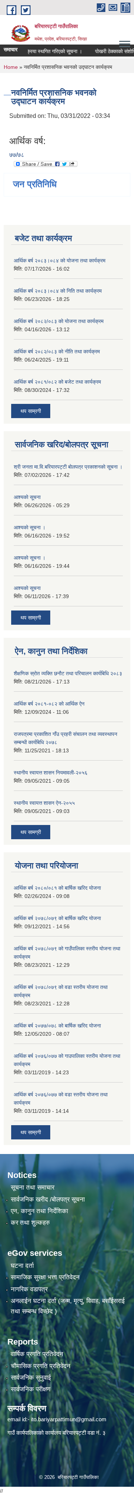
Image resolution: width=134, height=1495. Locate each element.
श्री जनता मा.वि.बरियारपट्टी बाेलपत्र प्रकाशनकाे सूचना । (68, 467)
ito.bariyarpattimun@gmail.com (68, 1419)
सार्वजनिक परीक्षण (30, 1389)
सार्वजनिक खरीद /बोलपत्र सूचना (48, 1199)
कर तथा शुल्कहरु (30, 1222)
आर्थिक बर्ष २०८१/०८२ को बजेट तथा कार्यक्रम (57, 382)
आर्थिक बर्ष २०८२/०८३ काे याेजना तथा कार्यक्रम (58, 321)
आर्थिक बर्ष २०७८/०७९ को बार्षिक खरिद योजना (57, 918)
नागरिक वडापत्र (29, 1289)
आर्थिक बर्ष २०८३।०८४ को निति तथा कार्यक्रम (58, 291)
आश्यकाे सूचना (27, 497)
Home (11, 67)
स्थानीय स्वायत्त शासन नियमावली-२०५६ (50, 773)
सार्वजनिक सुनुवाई (31, 1377)
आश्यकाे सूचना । (29, 527)
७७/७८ (16, 155)
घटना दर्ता (22, 1265)
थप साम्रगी (30, 411)
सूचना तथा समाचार (32, 1187)
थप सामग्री (30, 832)
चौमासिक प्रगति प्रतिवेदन (40, 1366)
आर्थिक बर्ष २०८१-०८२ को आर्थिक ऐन (49, 704)
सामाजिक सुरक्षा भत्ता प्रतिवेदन (45, 1277)
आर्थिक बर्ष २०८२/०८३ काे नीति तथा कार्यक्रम (57, 351)
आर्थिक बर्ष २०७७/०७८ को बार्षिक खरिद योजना (57, 1026)
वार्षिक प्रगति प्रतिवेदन (37, 1354)
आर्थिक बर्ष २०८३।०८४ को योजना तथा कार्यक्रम (59, 261)
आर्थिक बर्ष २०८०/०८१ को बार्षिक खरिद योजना (57, 888)
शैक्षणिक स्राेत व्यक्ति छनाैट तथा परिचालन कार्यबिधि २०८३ (68, 673)
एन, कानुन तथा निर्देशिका (39, 1211)
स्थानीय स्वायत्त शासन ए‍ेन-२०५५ (44, 803)
